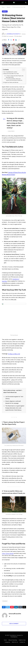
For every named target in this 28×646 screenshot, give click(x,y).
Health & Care (22, 640)
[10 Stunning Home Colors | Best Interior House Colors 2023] (14, 49)
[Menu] (3, 2)
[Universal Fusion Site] (14, 2)
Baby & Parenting (13, 640)
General (5, 11)
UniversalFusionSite (13, 34)
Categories (7, 642)
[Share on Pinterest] (13, 40)
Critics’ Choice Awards (8, 553)
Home (5, 640)
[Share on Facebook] (8, 40)
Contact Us (22, 642)
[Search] (25, 2)
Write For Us (15, 642)
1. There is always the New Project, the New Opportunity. (14, 76)
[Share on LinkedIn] (16, 40)
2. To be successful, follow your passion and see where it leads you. (14, 79)
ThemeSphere (13, 636)
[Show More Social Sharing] (19, 40)
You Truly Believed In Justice (10, 71)
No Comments (10, 36)
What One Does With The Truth (11, 73)
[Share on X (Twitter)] (11, 40)
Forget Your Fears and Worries (11, 82)
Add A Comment (14, 623)
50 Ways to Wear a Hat (14, 353)
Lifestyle (5, 601)
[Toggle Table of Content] (22, 69)
